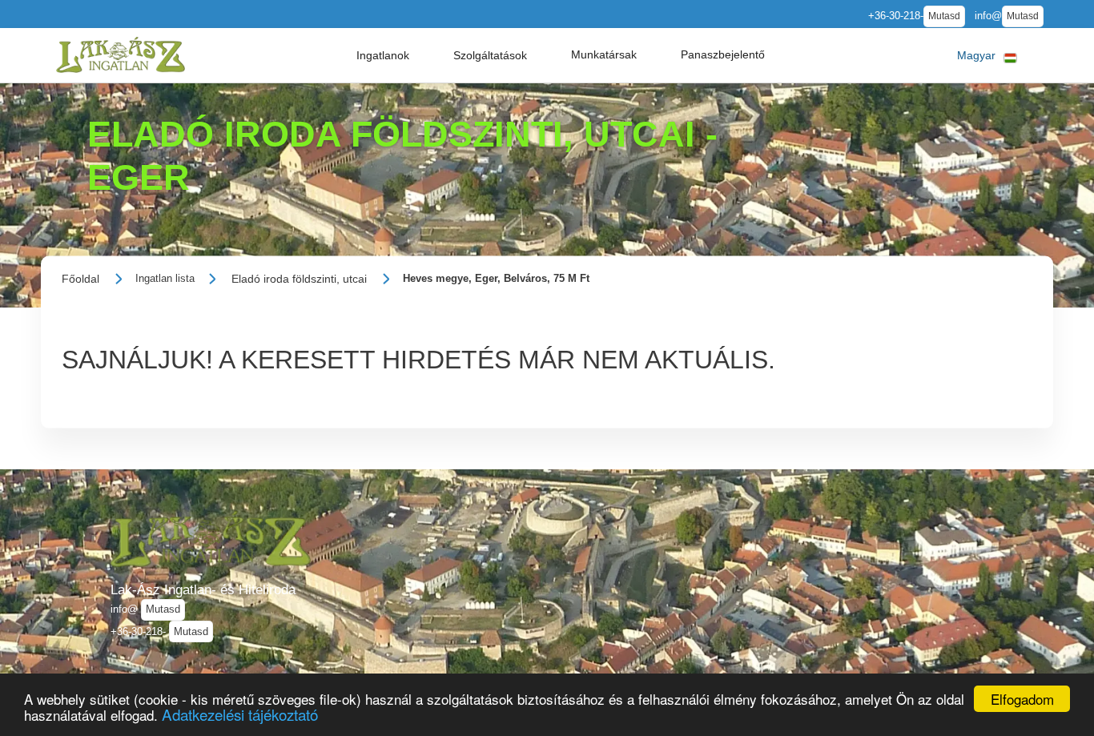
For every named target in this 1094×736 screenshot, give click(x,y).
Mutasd (944, 16)
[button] (383, 55)
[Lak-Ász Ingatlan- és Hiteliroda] (120, 55)
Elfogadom (1022, 699)
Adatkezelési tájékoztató (240, 714)
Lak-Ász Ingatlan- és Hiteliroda (203, 589)
